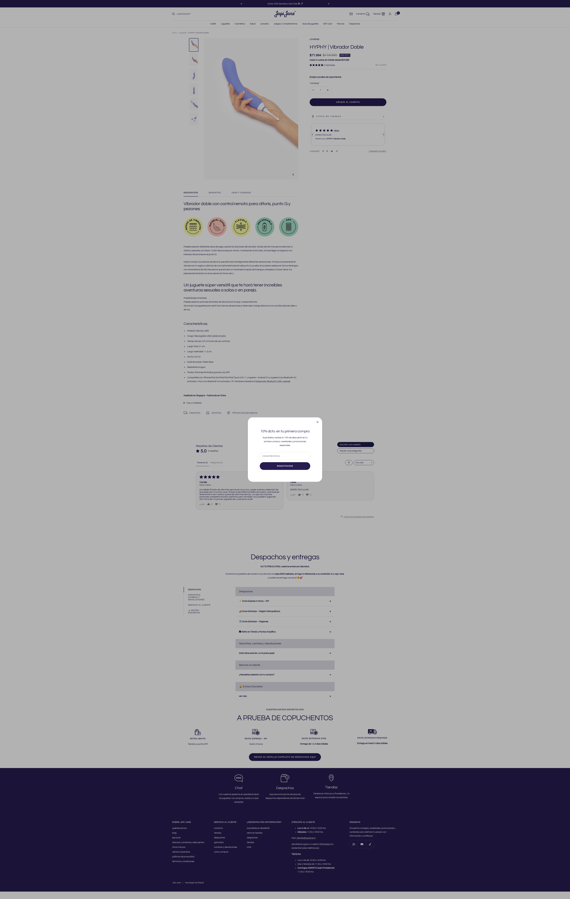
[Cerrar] (317, 422)
